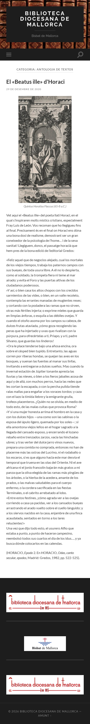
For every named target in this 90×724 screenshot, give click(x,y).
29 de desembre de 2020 (23, 89)
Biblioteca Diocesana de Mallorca (45, 19)
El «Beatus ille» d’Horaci (35, 81)
